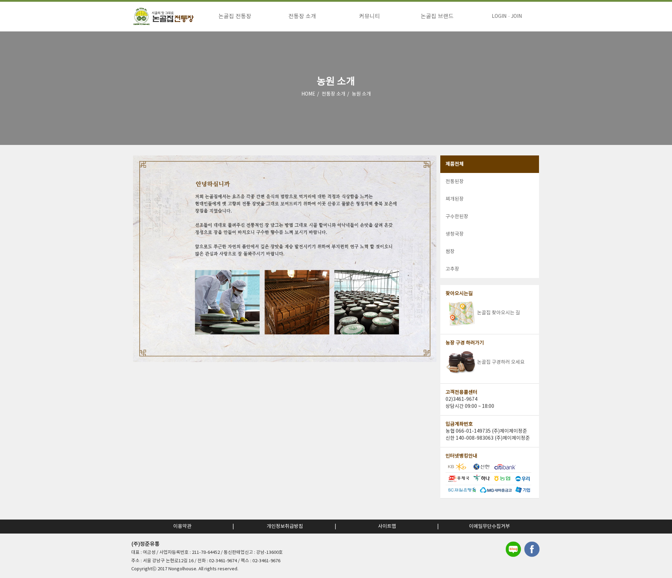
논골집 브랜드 (437, 16)
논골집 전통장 (234, 16)
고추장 (452, 269)
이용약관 (182, 526)
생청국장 (455, 234)
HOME (308, 94)
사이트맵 (387, 526)
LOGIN (499, 16)
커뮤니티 (369, 16)
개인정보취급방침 (285, 526)
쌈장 (450, 252)
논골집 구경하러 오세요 (501, 362)
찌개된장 (455, 199)
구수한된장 (457, 217)
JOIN (516, 16)
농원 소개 (361, 94)
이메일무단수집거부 (489, 526)
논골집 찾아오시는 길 (498, 313)
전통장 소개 (302, 16)
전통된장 (455, 181)
